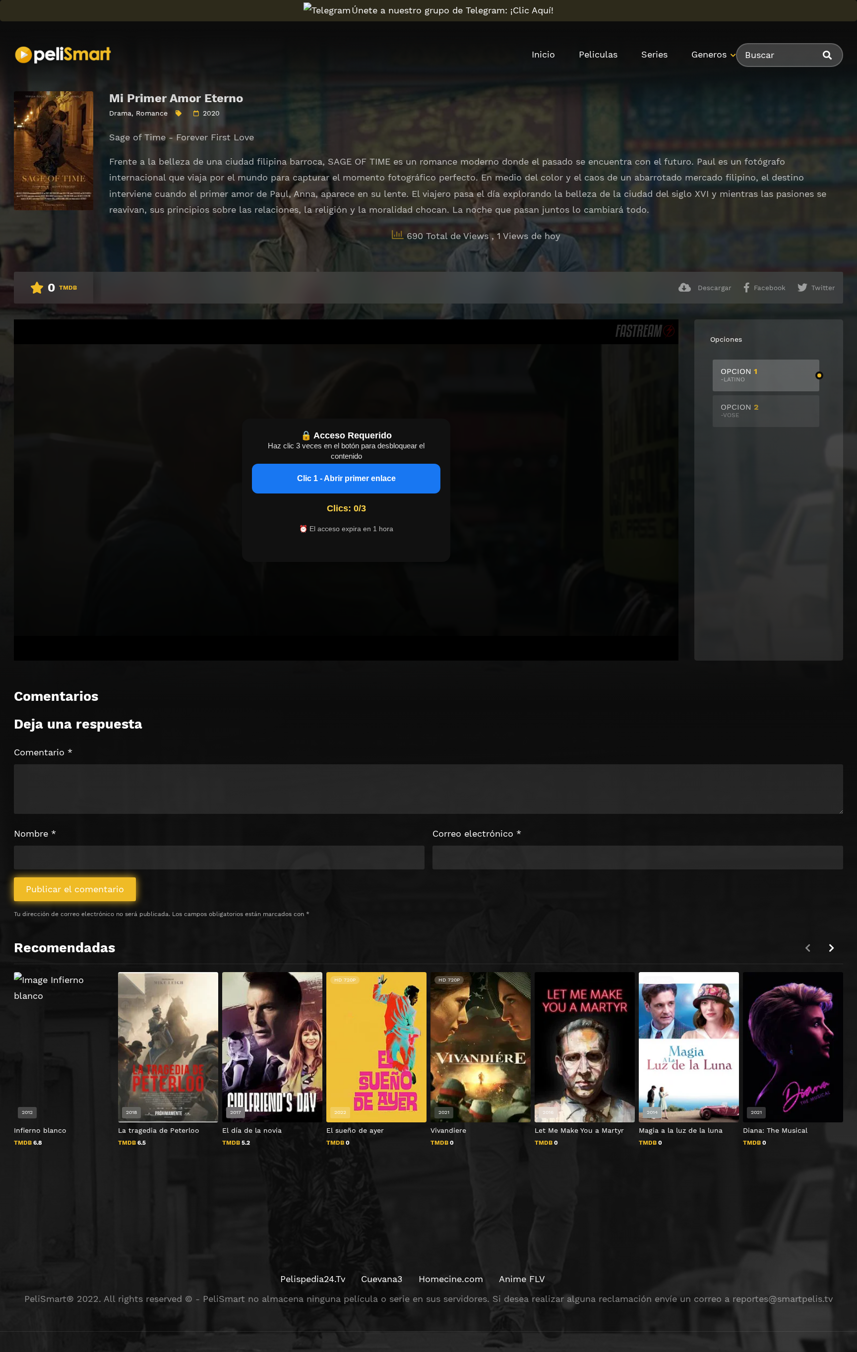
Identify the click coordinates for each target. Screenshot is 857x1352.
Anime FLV (522, 1279)
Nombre (35, 833)
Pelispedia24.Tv (312, 1279)
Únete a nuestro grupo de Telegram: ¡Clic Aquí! (452, 10)
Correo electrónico (476, 833)
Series (654, 54)
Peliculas (598, 54)
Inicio (543, 54)
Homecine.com (451, 1279)
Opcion (739, 375)
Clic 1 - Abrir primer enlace (346, 478)
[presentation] (831, 948)
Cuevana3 (382, 1279)
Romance (152, 113)
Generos (709, 54)
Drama (120, 113)
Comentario (43, 752)
